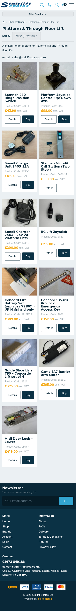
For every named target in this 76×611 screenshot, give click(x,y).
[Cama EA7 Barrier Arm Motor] (56, 352)
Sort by (6, 36)
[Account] (49, 5)
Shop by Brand (17, 22)
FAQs (42, 526)
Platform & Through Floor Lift (44, 22)
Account (7, 536)
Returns (43, 541)
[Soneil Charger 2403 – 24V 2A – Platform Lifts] (19, 212)
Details (12, 119)
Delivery (44, 531)
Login (5, 541)
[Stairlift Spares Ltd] (16, 4)
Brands (6, 531)
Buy (28, 119)
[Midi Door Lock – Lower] (19, 419)
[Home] (3, 22)
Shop (5, 526)
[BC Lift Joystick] (56, 212)
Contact (7, 546)
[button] (66, 501)
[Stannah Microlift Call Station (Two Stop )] (56, 144)
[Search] (42, 5)
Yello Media (45, 598)
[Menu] (71, 5)
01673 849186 (13, 562)
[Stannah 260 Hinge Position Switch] (19, 76)
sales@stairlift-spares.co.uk (21, 566)
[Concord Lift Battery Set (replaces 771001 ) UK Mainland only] (19, 281)
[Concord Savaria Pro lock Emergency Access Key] (56, 281)
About (42, 521)
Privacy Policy (47, 546)
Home (6, 521)
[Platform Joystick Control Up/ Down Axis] (56, 76)
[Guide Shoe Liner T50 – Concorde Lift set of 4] (19, 352)
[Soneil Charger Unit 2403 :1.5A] (19, 144)
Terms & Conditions (51, 536)
